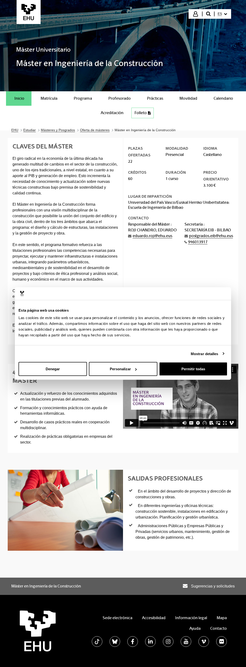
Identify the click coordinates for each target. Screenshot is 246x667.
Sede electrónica (117, 618)
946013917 (198, 242)
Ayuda (195, 628)
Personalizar (120, 369)
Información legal (191, 618)
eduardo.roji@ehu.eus (152, 236)
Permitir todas (193, 369)
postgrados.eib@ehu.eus (211, 236)
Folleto (141, 113)
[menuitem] (222, 14)
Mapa (222, 618)
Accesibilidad (154, 618)
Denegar (53, 369)
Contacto (218, 628)
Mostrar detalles (204, 354)
